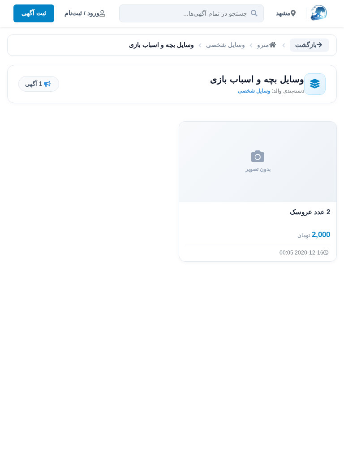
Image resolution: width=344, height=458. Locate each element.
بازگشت (306, 45)
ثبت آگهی (34, 13)
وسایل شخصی (225, 45)
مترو (263, 45)
